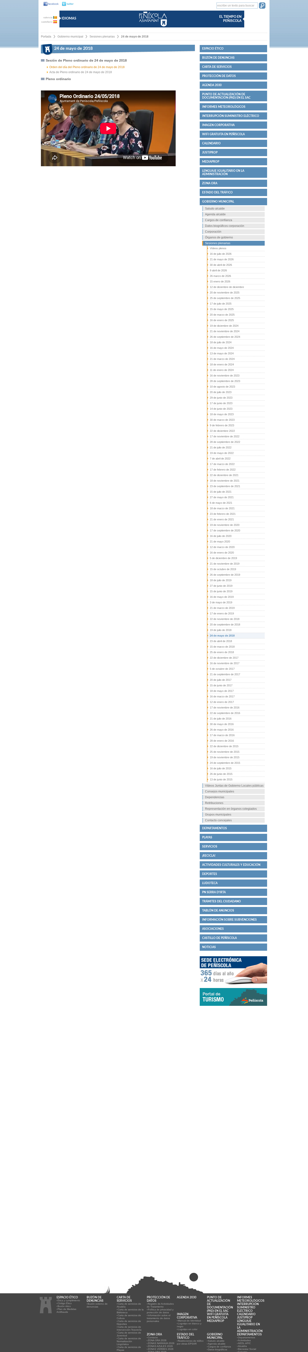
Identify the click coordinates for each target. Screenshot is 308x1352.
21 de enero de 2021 (222, 519)
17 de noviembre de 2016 (224, 707)
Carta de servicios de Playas (129, 1348)
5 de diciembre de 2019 (223, 558)
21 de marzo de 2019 (222, 607)
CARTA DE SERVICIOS (217, 66)
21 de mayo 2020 (220, 541)
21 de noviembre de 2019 (224, 563)
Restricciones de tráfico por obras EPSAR (190, 1342)
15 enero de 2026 (220, 281)
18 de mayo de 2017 (222, 690)
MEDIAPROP (210, 161)
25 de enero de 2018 (222, 652)
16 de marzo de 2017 (222, 696)
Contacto (153, 1337)
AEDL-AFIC (244, 1343)
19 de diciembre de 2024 (224, 325)
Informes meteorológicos (223, 106)
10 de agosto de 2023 (222, 386)
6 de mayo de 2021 (221, 502)
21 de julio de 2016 (220, 718)
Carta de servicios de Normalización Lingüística (129, 1341)
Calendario (211, 143)
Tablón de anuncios (218, 910)
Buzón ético (64, 1306)
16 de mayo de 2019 (222, 596)
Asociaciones (213, 928)
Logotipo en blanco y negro (189, 1325)
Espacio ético (213, 48)
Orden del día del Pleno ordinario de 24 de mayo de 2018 (87, 67)
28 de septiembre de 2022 (225, 441)
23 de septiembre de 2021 (225, 486)
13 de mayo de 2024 (222, 353)
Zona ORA (209, 183)
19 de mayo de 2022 (222, 453)
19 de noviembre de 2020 (224, 524)
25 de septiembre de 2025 (225, 298)
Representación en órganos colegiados (231, 808)
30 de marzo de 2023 (222, 419)
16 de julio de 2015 (220, 768)
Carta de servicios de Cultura (129, 1317)
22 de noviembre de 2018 (224, 619)
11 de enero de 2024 (222, 370)
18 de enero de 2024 (222, 364)
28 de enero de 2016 (222, 740)
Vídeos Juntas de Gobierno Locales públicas (234, 785)
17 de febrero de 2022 (223, 469)
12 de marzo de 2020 (222, 547)
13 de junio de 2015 (221, 779)
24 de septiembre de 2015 (225, 762)
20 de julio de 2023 (220, 392)
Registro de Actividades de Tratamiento (160, 1305)
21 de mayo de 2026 (222, 259)
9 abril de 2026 (218, 270)
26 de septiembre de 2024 (225, 336)
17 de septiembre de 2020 (225, 530)
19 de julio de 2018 (220, 630)
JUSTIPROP (210, 152)
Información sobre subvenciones (229, 919)
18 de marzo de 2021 (222, 508)
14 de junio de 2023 (221, 408)
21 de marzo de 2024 (222, 358)
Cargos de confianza (218, 220)
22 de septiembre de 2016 (225, 713)
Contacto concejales (218, 820)
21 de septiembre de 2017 (225, 674)
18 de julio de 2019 (220, 580)
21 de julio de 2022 (220, 447)
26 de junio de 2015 (221, 773)
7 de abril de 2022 (220, 458)
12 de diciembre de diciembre (227, 287)
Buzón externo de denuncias (97, 1305)
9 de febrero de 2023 (222, 425)
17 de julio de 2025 (220, 303)
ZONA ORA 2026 (157, 1340)
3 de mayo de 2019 (221, 602)
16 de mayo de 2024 (222, 347)
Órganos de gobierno (219, 237)
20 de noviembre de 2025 (224, 292)
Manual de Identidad (189, 1320)
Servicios (209, 846)
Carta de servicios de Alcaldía (129, 1305)
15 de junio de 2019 (221, 591)
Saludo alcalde (215, 208)
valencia (48, 17)
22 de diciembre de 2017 (224, 657)
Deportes (209, 874)
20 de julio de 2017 (220, 679)
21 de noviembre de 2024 (224, 331)
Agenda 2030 (212, 85)
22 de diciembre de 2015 (224, 746)
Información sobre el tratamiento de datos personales (158, 1318)
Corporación (213, 231)
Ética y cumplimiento (69, 1300)
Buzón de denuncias (218, 57)
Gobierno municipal (70, 36)
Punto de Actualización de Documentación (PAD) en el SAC (226, 96)
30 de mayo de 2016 (222, 724)
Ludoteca (210, 883)
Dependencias (214, 797)
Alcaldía (242, 1346)
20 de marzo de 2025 (222, 314)
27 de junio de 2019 (221, 585)
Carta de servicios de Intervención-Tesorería (129, 1328)
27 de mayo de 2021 (222, 497)
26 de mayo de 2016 (222, 729)
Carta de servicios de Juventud (129, 1334)
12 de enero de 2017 (222, 702)
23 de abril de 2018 (221, 641)
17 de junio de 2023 (221, 403)
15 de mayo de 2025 (222, 309)
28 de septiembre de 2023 (225, 381)
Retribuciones (214, 803)
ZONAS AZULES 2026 (160, 1346)
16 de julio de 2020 (220, 536)
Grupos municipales (218, 814)
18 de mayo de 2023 (222, 414)
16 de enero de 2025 (222, 320)
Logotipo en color (187, 1329)
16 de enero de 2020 (222, 552)
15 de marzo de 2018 (222, 646)
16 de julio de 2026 (220, 253)
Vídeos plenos (218, 248)
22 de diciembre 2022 (222, 430)
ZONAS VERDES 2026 (160, 1349)
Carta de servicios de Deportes (129, 1322)
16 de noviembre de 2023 (224, 375)
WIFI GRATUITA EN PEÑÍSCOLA (223, 134)
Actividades (244, 1340)
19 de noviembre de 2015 (224, 757)
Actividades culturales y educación (231, 864)
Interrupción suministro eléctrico (230, 116)
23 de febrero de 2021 (223, 513)
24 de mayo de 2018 (134, 36)
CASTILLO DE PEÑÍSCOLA (219, 938)
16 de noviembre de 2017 (224, 663)
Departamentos (214, 828)
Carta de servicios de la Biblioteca (130, 1311)
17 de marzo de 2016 (222, 735)
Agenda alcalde (215, 214)
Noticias (209, 947)
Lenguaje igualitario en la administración (223, 172)
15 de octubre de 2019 (223, 569)
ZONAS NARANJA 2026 (161, 1343)
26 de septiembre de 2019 (225, 574)
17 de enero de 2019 (222, 613)
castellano (47, 21)
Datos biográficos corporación (224, 226)
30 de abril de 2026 (221, 264)
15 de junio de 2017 (221, 685)
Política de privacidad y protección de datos (160, 1311)
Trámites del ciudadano (221, 901)
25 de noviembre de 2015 (224, 751)
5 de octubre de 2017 (222, 668)
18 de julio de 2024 (220, 342)
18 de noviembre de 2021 (224, 480)
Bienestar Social (247, 1349)
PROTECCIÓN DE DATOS (219, 76)
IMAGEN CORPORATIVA (218, 125)
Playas (207, 837)
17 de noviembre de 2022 (224, 436)
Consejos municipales (219, 791)
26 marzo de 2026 (220, 275)
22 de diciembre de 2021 (224, 475)
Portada (46, 36)
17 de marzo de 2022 (222, 464)
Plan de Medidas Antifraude (66, 1310)
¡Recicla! (208, 855)
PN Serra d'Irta (214, 892)
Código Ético (65, 1303)
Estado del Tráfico (217, 192)
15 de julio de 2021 (220, 491)
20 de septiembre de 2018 (225, 624)
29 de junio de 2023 (221, 397)
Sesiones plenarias (102, 36)
